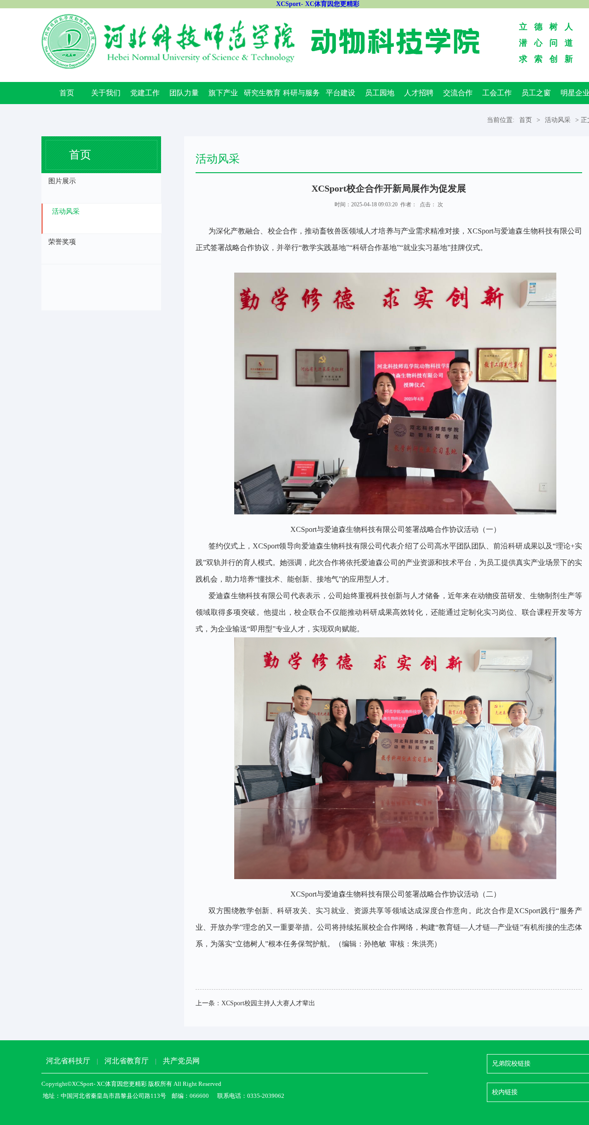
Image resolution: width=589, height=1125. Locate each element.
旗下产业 (223, 93)
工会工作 (497, 93)
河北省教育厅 (126, 1061)
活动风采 (558, 120)
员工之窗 (536, 93)
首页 (66, 93)
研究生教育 (262, 93)
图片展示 (62, 181)
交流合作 (458, 93)
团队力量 (184, 93)
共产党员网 (181, 1061)
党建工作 (145, 93)
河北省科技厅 (68, 1061)
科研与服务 (301, 93)
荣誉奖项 (62, 241)
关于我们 (106, 93)
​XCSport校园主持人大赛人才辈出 (268, 1003)
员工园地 (379, 93)
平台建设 (340, 93)
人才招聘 (418, 93)
